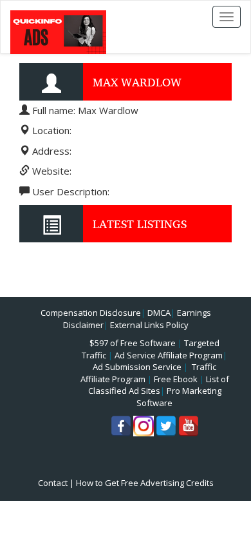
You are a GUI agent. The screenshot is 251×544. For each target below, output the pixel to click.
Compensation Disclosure (91, 312)
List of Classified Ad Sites (158, 385)
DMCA (159, 312)
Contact (53, 483)
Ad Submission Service (137, 367)
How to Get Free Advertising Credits (145, 483)
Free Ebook (176, 379)
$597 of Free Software (132, 343)
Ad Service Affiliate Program (169, 355)
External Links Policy (149, 325)
